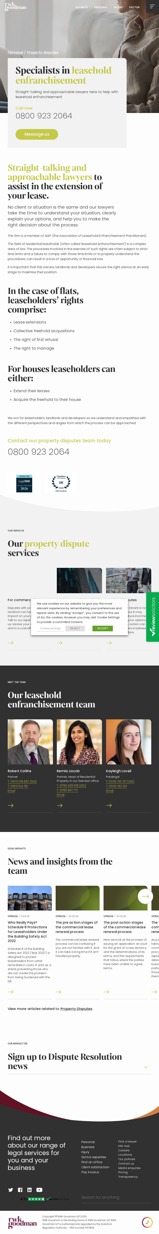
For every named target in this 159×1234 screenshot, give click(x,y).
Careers (124, 1150)
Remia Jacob (68, 771)
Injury (118, 7)
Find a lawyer (127, 1141)
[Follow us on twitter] (11, 1190)
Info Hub (124, 1146)
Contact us (126, 1163)
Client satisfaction (95, 1167)
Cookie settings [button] (50, 628)
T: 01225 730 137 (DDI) (120, 781)
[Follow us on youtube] (39, 1190)
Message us (36, 135)
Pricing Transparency (128, 1174)
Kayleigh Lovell (118, 771)
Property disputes (43, 53)
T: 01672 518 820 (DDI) (22, 781)
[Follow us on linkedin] (29, 1190)
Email (11, 791)
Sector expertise (93, 1157)
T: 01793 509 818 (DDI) (71, 785)
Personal (101, 7)
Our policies (126, 1159)
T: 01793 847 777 (67, 790)
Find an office (91, 1162)
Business (82, 7)
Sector (134, 7)
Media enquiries (129, 1168)
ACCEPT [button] (102, 628)
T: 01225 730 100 (116, 786)
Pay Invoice (90, 1172)
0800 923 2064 (44, 116)
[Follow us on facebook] (20, 1190)
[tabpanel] (30, 942)
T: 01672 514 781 (18, 786)
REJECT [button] (75, 628)
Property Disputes (76, 1009)
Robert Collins (19, 771)
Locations (125, 1155)
